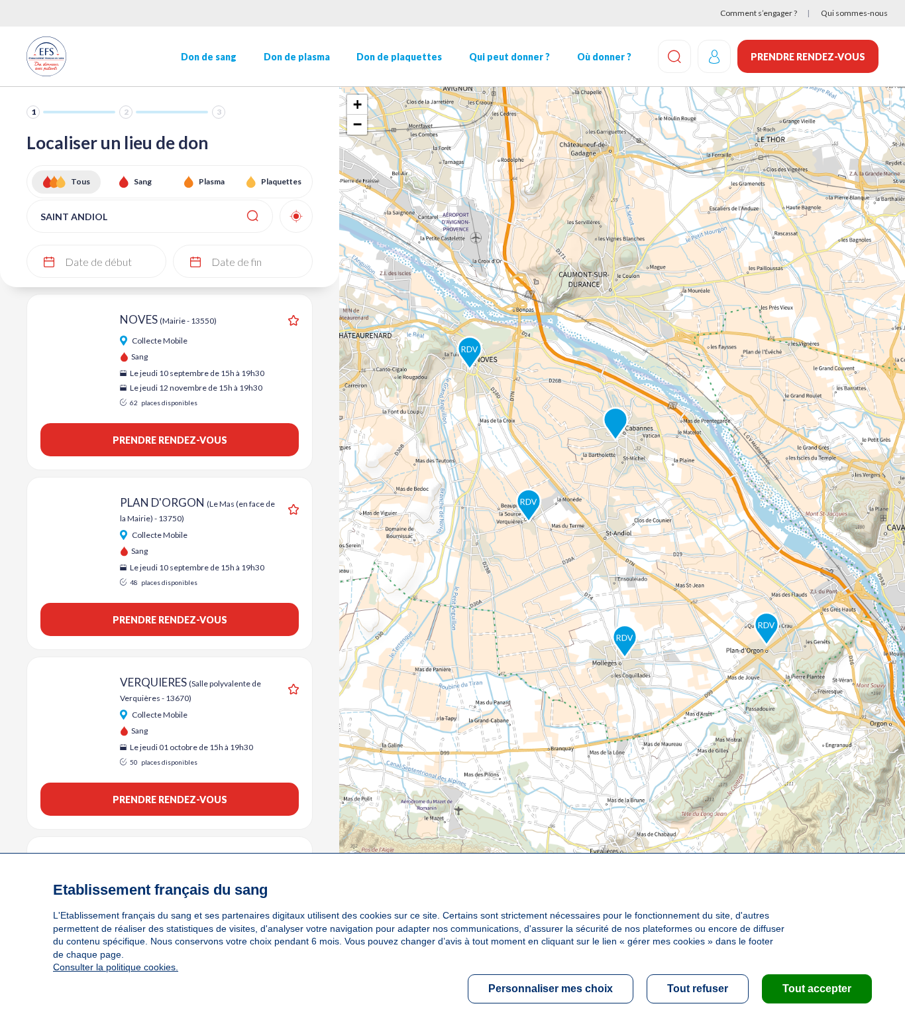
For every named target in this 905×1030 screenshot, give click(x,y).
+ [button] (357, 104)
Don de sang (209, 56)
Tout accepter (816, 988)
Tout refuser (697, 988)
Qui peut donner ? (509, 56)
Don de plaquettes (399, 56)
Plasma (212, 181)
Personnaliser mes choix (550, 988)
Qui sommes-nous (854, 13)
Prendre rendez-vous (808, 56)
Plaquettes (281, 181)
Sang (143, 181)
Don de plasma (297, 56)
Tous (80, 181)
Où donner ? (604, 56)
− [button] (357, 124)
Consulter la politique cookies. (115, 967)
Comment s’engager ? (758, 13)
